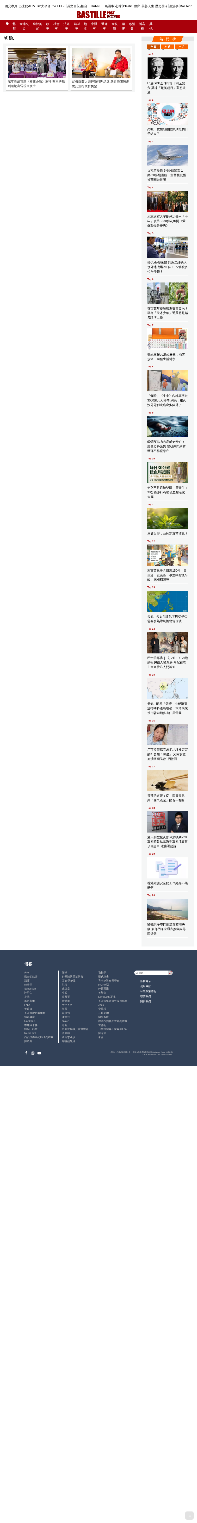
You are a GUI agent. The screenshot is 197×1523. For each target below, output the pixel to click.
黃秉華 (66, 1000)
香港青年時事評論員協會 (112, 1000)
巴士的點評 (30, 976)
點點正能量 (30, 1029)
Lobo (27, 1004)
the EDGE (59, 6)
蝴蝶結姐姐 (68, 1041)
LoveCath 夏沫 (107, 996)
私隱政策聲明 (148, 991)
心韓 (118, 6)
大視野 (114, 26)
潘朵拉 (66, 1016)
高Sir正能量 (69, 980)
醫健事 (104, 26)
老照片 (66, 1025)
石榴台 (82, 6)
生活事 (174, 6)
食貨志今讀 (68, 1037)
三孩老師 (103, 1012)
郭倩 (64, 984)
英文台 (72, 6)
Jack (101, 1004)
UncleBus (30, 1021)
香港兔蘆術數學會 (34, 1012)
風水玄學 (29, 1000)
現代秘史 (103, 976)
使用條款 (145, 986)
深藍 (27, 980)
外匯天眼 (103, 988)
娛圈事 (109, 6)
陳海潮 (102, 1033)
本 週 (168, 46)
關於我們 (145, 1001)
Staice (65, 1021)
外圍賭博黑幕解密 (72, 976)
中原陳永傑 (30, 1025)
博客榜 (142, 26)
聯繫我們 (145, 996)
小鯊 (64, 992)
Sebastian (30, 988)
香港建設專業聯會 (108, 980)
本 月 (182, 46)
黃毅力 (102, 992)
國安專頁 (11, 6)
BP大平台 (43, 6)
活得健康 (29, 1016)
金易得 (102, 1008)
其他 (151, 26)
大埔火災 (24, 26)
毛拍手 (102, 972)
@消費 (132, 26)
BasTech (186, 6)
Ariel (26, 972)
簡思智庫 (103, 1016)
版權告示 (145, 981)
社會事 (56, 26)
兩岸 (123, 26)
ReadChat (30, 1033)
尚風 (64, 1008)
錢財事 (77, 26)
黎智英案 (37, 26)
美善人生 (148, 6)
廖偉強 (66, 1012)
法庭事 (66, 26)
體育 (137, 6)
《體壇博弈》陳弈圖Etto (112, 1029)
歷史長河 (161, 6)
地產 (85, 26)
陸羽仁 (28, 992)
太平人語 (67, 1004)
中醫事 (94, 26)
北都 (14, 26)
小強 (27, 996)
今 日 (153, 46)
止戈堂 (66, 988)
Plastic (128, 6)
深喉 (64, 972)
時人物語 (103, 984)
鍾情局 (28, 984)
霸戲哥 (66, 996)
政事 (47, 26)
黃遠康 (28, 1008)
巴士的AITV (27, 6)
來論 (101, 1037)
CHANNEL (96, 6)
